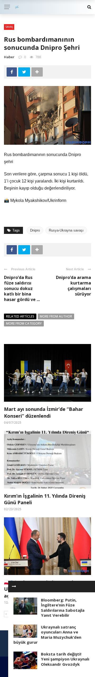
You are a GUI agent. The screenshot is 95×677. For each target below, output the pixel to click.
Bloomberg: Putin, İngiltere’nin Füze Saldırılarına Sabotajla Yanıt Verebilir (62, 607)
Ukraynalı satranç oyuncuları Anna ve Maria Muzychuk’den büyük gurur (47, 634)
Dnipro (35, 230)
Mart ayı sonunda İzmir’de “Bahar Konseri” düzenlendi (43, 412)
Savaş (9, 27)
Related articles (20, 316)
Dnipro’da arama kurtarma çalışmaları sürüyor (73, 286)
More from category (24, 323)
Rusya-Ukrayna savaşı (66, 230)
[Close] (14, 586)
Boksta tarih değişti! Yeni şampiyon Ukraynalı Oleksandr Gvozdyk (65, 659)
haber (9, 57)
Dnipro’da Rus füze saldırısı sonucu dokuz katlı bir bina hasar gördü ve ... (22, 288)
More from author (56, 316)
